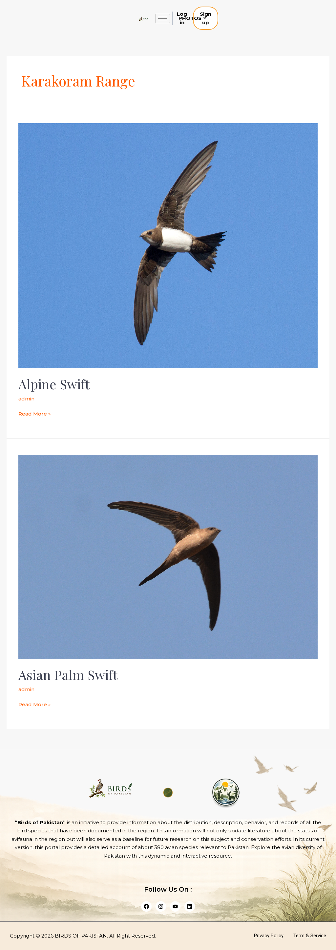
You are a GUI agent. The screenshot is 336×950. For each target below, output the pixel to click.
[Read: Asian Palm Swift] (168, 556)
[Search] (227, 18)
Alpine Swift (54, 384)
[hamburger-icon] (162, 18)
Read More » (34, 413)
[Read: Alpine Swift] (168, 245)
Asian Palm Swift (67, 674)
